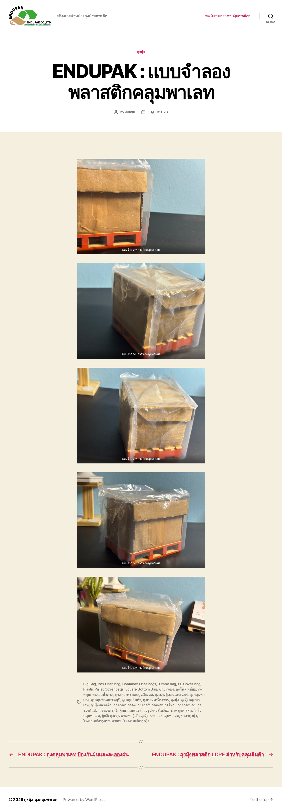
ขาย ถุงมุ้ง (166, 689)
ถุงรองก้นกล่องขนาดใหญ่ (156, 705)
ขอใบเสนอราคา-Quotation (227, 16)
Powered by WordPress (84, 799)
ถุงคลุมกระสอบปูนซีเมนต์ (134, 694)
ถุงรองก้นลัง (187, 705)
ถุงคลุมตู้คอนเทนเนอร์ (171, 694)
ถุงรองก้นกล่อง (124, 705)
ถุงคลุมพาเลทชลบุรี (105, 700)
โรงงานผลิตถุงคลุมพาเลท (102, 721)
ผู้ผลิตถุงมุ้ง (140, 715)
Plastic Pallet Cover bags (103, 689)
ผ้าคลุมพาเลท (181, 710)
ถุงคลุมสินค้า (131, 700)
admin (130, 112)
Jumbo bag (167, 684)
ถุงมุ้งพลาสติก (101, 705)
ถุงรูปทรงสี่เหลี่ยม (156, 710)
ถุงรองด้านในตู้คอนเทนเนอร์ (120, 710)
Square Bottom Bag (141, 689)
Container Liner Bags (139, 684)
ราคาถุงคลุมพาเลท (164, 715)
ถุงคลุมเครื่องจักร (156, 700)
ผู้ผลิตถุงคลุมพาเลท (116, 715)
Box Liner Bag (109, 684)
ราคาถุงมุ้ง (189, 715)
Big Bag (89, 684)
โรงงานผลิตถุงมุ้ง (136, 721)
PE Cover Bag (189, 684)
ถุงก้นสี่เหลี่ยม (186, 689)
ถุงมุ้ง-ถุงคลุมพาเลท (40, 799)
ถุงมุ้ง (141, 52)
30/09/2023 (157, 112)
